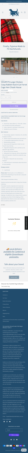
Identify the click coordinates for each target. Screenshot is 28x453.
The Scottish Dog (5, 286)
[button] (2, 12)
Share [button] (3, 204)
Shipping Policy (6, 313)
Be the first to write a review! (14, 234)
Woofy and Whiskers (12, 450)
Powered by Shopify (19, 450)
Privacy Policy (6, 304)
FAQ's (4, 316)
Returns (4, 310)
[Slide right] (16, 77)
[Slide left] (11, 77)
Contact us (5, 295)
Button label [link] (14, 277)
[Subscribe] (20, 430)
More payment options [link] (14, 109)
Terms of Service (6, 307)
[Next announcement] (25, 4)
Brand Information (7, 301)
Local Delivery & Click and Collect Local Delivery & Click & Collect (14, 320)
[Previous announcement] (2, 4)
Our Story (5, 298)
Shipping (7, 92)
